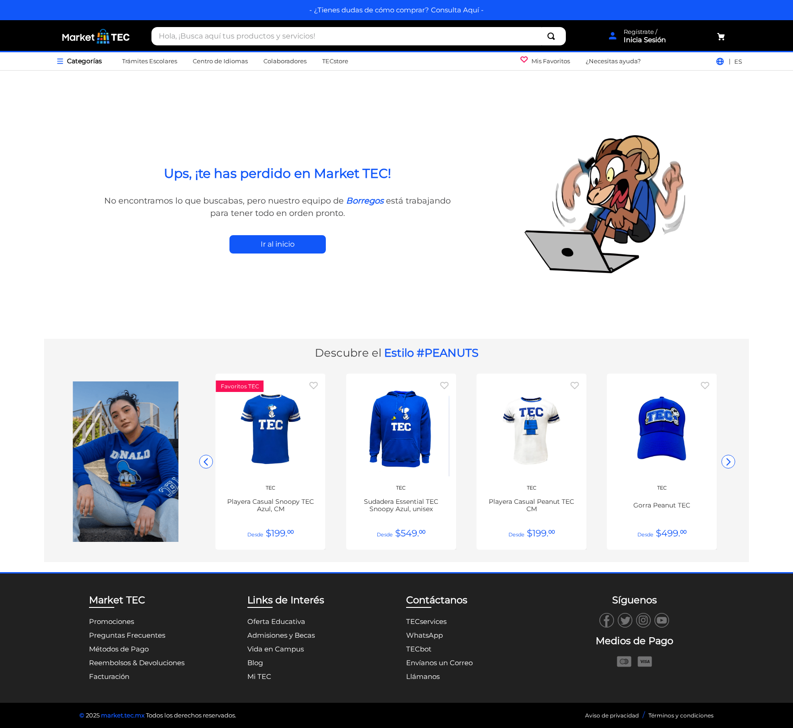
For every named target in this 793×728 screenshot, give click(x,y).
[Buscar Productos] (552, 36)
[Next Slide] (728, 462)
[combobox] (358, 36)
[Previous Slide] (206, 462)
